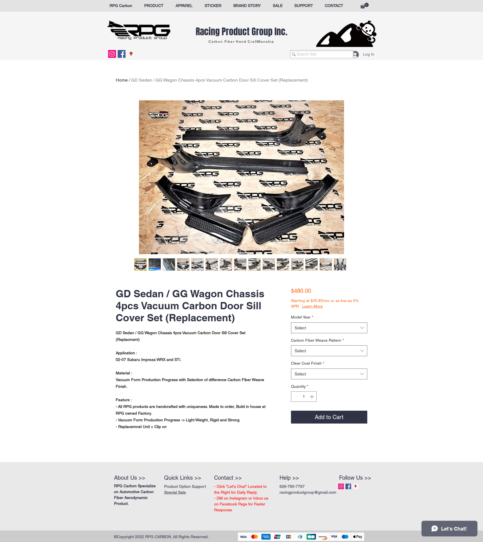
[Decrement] (295, 396)
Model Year (302, 317)
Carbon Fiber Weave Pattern (317, 340)
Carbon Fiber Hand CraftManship (241, 42)
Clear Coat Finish (307, 363)
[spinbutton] (304, 396)
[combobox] (329, 327)
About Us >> (129, 477)
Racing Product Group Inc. (241, 31)
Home (122, 80)
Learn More (332, 306)
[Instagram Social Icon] (112, 54)
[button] (364, 5)
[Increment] (312, 396)
